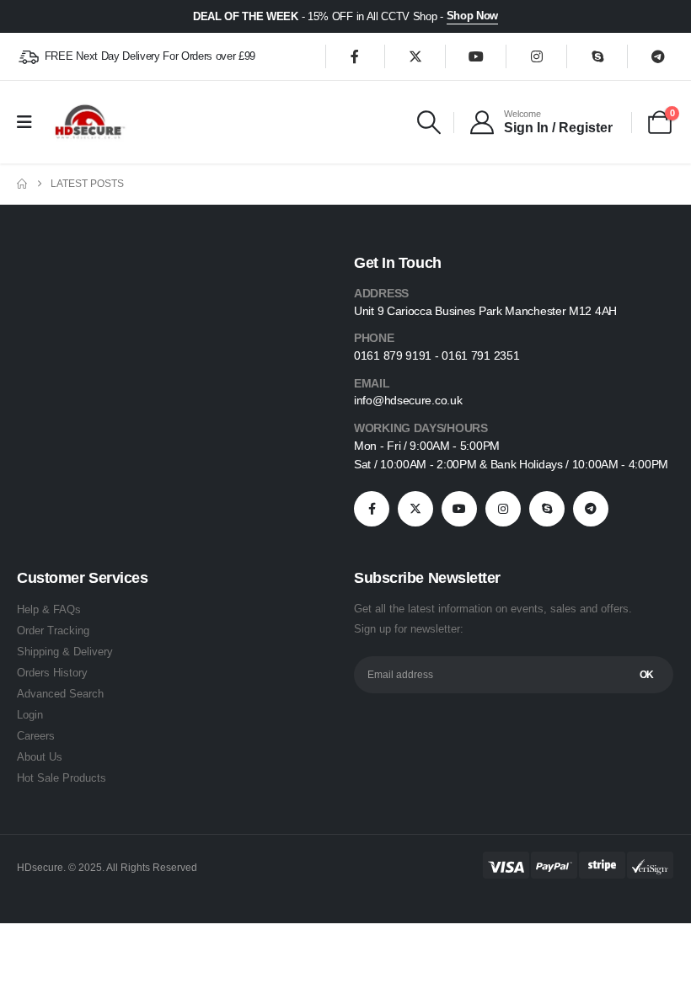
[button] (429, 122)
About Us (39, 757)
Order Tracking (53, 630)
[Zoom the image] (71, 376)
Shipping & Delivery (65, 651)
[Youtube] (476, 56)
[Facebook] (355, 56)
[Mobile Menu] (30, 122)
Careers (36, 735)
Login (30, 714)
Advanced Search (60, 693)
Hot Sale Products (61, 778)
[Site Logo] (88, 122)
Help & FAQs (49, 609)
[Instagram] (537, 56)
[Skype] (597, 56)
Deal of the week (245, 16)
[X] (415, 56)
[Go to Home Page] (22, 184)
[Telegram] (658, 56)
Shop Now (472, 15)
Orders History (52, 672)
